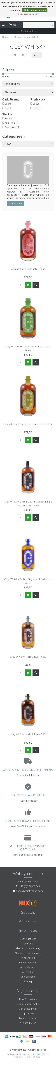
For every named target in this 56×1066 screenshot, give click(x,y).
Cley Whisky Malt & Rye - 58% (28, 734)
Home (5, 37)
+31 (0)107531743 (29, 886)
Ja (8, 104)
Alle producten (28, 1023)
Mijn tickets (28, 1013)
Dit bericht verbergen (35, 10)
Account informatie (28, 1004)
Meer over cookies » (28, 14)
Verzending (28, 972)
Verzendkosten (28, 967)
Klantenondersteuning (28, 948)
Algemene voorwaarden (28, 953)
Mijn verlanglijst (28, 1018)
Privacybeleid (28, 958)
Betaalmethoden (28, 962)
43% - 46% (12, 123)
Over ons (28, 943)
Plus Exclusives (28, 999)
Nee (8, 108)
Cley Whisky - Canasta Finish (28, 268)
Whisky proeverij (28, 921)
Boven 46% (12, 127)
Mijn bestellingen (28, 1009)
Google (39, 1057)
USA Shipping (28, 976)
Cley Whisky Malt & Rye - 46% (28, 656)
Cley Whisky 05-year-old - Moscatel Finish (28, 423)
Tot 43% (10, 118)
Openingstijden (28, 939)
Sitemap (28, 981)
